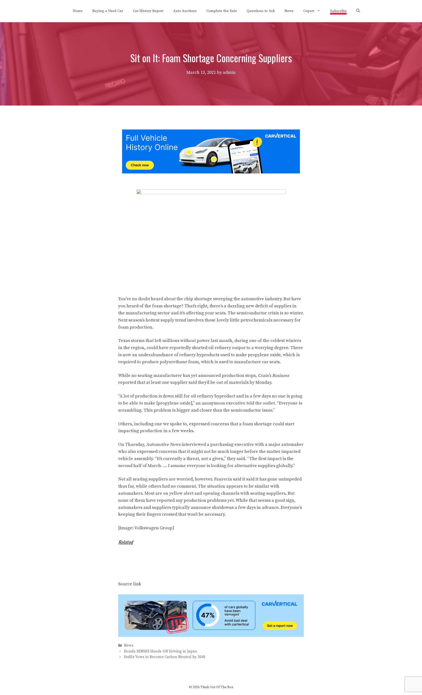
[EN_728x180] (211, 172)
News (289, 11)
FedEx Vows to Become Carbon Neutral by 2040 (164, 657)
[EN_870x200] (211, 635)
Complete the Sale (221, 11)
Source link (129, 584)
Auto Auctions (185, 11)
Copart (308, 11)
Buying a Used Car (107, 11)
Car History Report (148, 11)
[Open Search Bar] (358, 11)
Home (78, 11)
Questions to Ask (261, 11)
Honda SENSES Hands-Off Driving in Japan (160, 651)
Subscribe (338, 11)
